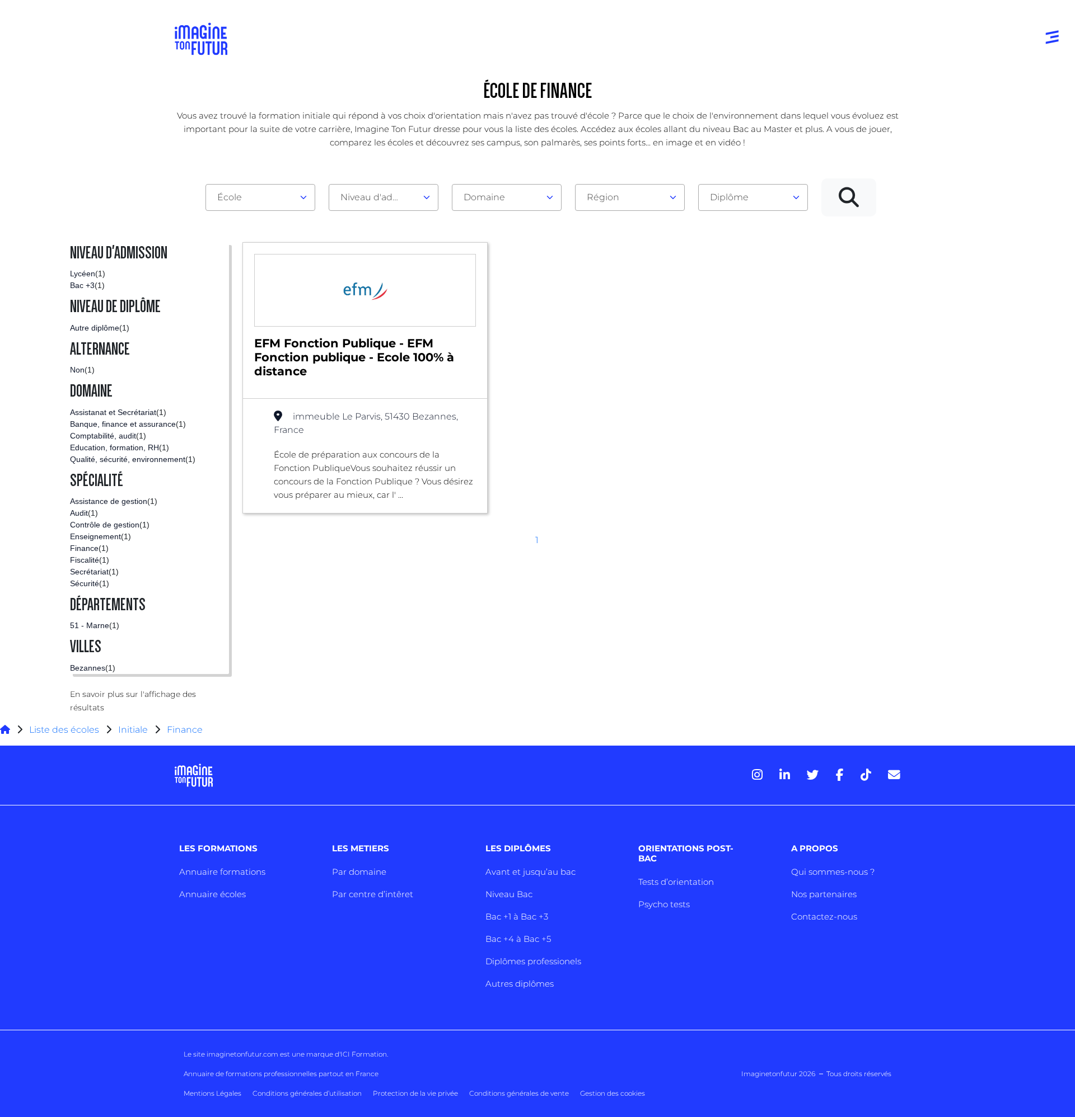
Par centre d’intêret (372, 894)
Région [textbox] (603, 197)
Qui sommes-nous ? (833, 871)
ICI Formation (363, 1054)
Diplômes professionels (533, 961)
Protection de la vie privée (415, 1093)
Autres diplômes (519, 983)
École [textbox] (229, 197)
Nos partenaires (824, 894)
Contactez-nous (824, 916)
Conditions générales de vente (519, 1093)
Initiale (133, 729)
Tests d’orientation (676, 881)
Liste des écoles (64, 729)
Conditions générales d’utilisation (307, 1093)
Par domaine (359, 871)
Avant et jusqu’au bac (530, 871)
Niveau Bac (508, 894)
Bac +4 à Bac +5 (518, 939)
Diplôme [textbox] (729, 197)
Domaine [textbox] (484, 197)
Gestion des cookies (612, 1093)
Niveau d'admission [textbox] (379, 197)
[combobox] (260, 197)
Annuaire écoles (212, 894)
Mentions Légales (212, 1093)
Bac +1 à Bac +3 (516, 916)
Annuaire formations (222, 871)
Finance (185, 729)
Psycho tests (664, 904)
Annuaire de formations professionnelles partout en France (281, 1073)
